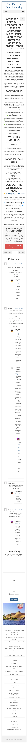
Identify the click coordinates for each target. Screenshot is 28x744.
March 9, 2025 (17, 373)
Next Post (21, 252)
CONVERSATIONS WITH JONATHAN (14, 671)
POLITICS (14, 716)
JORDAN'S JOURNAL (14, 690)
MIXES (14, 700)
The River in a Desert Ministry (14, 6)
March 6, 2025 (17, 263)
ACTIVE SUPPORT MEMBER (14, 658)
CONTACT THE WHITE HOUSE (14, 246)
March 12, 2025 (19, 446)
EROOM (14, 682)
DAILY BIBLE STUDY (14, 674)
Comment (14, 558)
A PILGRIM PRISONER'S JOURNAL (14, 655)
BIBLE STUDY (14, 663)
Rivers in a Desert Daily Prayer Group (14, 634)
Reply (22, 263)
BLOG (20, 48)
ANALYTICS (14, 660)
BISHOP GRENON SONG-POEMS (14, 666)
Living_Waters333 (9, 48)
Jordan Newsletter (14, 687)
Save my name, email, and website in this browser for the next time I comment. (14, 594)
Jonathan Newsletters (14, 685)
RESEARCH (14, 721)
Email (14, 580)
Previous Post (7, 252)
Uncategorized (14, 727)
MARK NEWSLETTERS (14, 697)
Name (14, 574)
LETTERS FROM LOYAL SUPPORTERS (14, 694)
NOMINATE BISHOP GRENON (14, 708)
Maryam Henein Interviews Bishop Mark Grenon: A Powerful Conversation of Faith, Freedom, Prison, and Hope (14, 644)
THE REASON (14, 724)
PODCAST (14, 713)
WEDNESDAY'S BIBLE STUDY (14, 729)
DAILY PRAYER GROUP (14, 677)
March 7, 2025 (17, 281)
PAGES (14, 711)
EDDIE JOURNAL (14, 679)
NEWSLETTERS (14, 702)
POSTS (14, 719)
